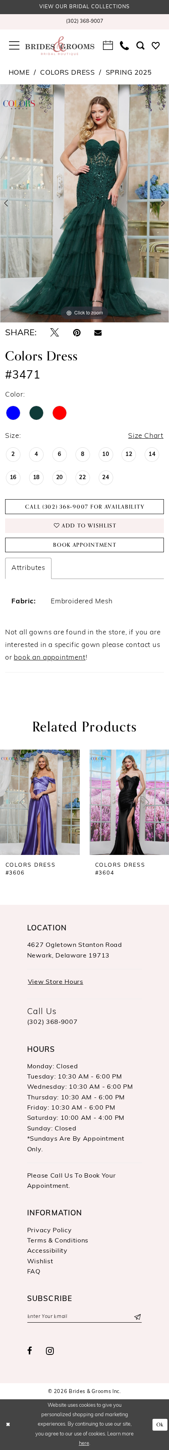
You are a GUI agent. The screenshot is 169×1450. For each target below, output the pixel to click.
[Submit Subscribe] (137, 1317)
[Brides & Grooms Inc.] (60, 46)
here (84, 1443)
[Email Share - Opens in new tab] (98, 333)
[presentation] (40, 802)
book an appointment (49, 657)
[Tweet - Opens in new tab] (54, 333)
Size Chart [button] (145, 436)
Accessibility (47, 1251)
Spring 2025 (129, 73)
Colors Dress (67, 73)
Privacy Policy (49, 1231)
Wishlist (40, 1262)
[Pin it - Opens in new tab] (77, 333)
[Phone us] (124, 46)
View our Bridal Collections (84, 7)
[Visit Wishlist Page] (155, 46)
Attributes (28, 568)
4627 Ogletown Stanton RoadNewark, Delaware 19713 (74, 950)
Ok (160, 1425)
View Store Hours (55, 982)
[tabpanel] (84, 204)
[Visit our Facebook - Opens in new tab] (29, 1351)
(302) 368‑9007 (52, 1022)
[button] (14, 46)
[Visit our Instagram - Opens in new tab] (50, 1351)
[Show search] (140, 46)
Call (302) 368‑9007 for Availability (84, 506)
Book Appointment (85, 544)
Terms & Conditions (57, 1241)
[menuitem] (84, 21)
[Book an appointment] (107, 46)
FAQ (33, 1272)
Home (19, 73)
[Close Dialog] (8, 1425)
